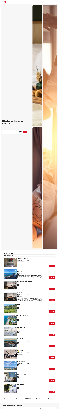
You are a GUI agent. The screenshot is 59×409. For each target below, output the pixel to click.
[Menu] (2, 2)
